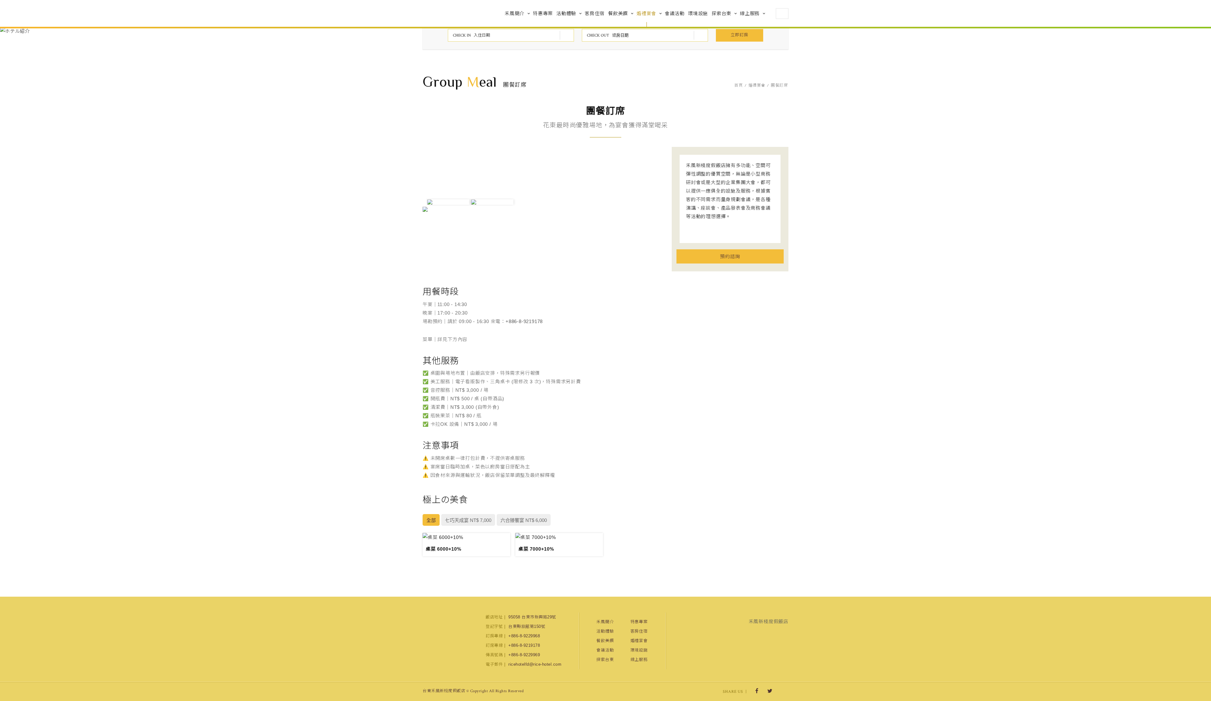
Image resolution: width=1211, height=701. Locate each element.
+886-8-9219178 (524, 321)
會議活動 (675, 13)
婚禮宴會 (646, 13)
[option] (448, 202)
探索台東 (721, 13)
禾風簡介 (514, 13)
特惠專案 (543, 13)
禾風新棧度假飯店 (456, 13)
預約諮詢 (730, 256)
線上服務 (750, 13)
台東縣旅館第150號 (526, 626)
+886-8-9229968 (524, 636)
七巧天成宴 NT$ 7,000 (468, 520)
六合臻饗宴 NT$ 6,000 (523, 520)
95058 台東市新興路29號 (532, 617)
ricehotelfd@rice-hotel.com (534, 664)
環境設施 (698, 13)
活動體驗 (566, 13)
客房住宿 (595, 13)
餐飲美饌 (618, 13)
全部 (431, 520)
